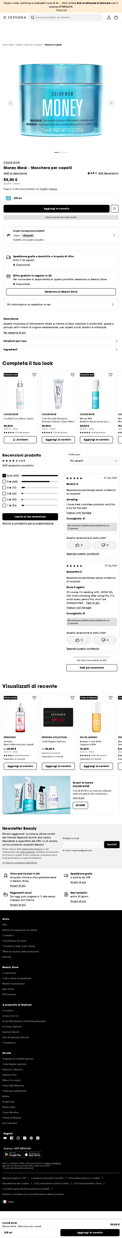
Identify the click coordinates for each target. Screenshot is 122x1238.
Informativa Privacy (32, 849)
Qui (4, 1166)
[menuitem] (108, 17)
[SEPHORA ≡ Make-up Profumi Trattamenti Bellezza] (17, 17)
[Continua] (112, 103)
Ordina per (74, 454)
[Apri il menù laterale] (4, 17)
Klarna (53, 189)
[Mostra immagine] (61, 101)
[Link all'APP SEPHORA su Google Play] (13, 1154)
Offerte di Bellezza (52, 1163)
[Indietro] (10, 103)
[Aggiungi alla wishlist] (34, 374)
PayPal (43, 189)
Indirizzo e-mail (71, 838)
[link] (30, 516)
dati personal (27, 852)
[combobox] (94, 460)
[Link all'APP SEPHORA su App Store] (32, 1154)
